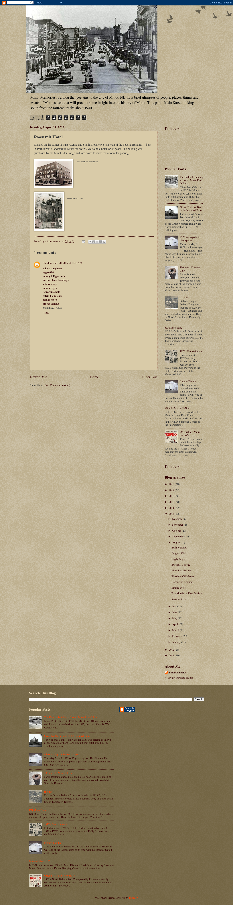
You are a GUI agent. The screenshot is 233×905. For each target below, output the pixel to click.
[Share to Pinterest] (104, 242)
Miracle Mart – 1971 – (177, 408)
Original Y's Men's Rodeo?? (190, 433)
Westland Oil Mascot (182, 576)
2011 (172, 655)
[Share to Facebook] (100, 242)
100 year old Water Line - (190, 268)
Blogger (133, 897)
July (174, 606)
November (178, 524)
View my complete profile (179, 677)
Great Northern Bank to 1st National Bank (191, 208)
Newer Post (38, 376)
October (177, 530)
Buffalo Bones (179, 547)
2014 (172, 508)
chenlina (47, 263)
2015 (172, 502)
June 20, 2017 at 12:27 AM (67, 263)
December (178, 519)
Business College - (181, 564)
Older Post (149, 376)
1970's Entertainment (191, 351)
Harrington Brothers (182, 582)
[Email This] (90, 242)
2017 (172, 490)
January (176, 642)
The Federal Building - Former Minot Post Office (191, 180)
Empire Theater (188, 381)
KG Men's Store (173, 327)
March (176, 630)
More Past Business (182, 570)
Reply (46, 312)
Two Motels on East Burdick (186, 593)
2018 (172, 484)
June (175, 612)
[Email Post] (83, 241)
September (178, 536)
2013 (172, 513)
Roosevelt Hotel (180, 599)
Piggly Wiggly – (180, 559)
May (175, 618)
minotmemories (177, 672)
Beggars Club (178, 553)
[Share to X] (97, 242)
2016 (172, 496)
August (176, 542)
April (175, 624)
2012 (172, 649)
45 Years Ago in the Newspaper (190, 238)
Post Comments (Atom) (57, 385)
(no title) (184, 297)
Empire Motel (178, 587)
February (177, 636)
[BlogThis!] (93, 242)
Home (94, 376)
